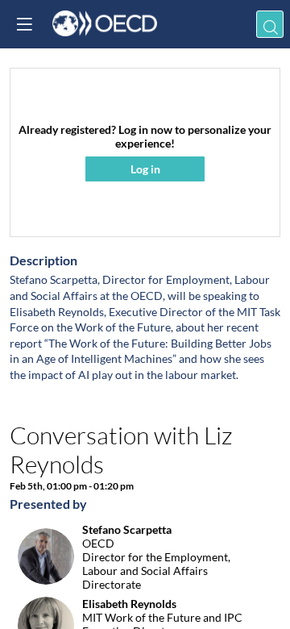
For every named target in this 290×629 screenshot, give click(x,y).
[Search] (270, 24)
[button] (24, 24)
